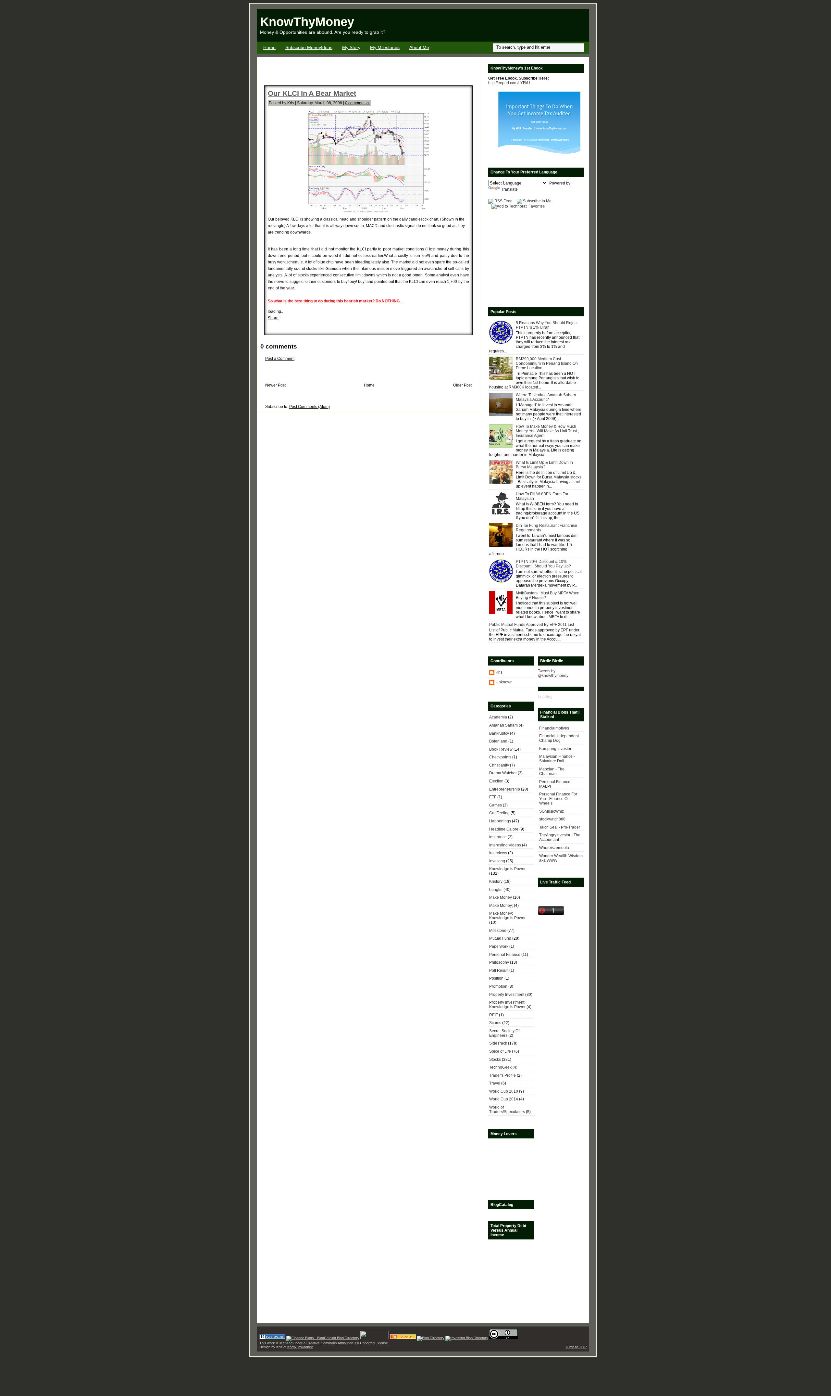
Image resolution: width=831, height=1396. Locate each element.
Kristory (495, 881)
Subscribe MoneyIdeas (308, 47)
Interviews (498, 853)
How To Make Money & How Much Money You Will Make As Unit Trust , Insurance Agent (547, 431)
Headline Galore (503, 829)
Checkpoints (500, 757)
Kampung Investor (555, 748)
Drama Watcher (503, 773)
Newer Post (275, 385)
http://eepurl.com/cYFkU (509, 83)
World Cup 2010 (503, 1091)
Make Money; (501, 905)
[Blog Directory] (430, 1338)
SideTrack (498, 1043)
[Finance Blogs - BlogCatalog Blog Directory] (322, 1338)
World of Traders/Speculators (507, 1109)
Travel (494, 1083)
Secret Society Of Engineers (504, 1033)
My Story (351, 47)
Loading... (546, 696)
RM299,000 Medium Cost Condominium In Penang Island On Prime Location (547, 363)
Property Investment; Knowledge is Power (507, 1004)
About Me (419, 47)
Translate (509, 189)
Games (495, 805)
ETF (492, 797)
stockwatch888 (552, 819)
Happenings (500, 821)
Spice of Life (500, 1051)
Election (496, 781)
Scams (495, 1023)
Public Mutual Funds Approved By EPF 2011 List (531, 624)
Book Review (501, 749)
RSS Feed (503, 201)
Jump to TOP (576, 1347)
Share (273, 318)
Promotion (498, 986)
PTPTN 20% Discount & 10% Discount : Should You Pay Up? (543, 563)
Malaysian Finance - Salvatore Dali (557, 758)
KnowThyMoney (307, 22)
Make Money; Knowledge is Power (507, 915)
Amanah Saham (503, 725)
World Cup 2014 (503, 1099)
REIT (493, 1015)
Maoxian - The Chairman (551, 771)
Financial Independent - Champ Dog (560, 738)
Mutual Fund (500, 938)
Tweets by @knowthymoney (553, 673)
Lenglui (495, 889)
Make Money (500, 897)
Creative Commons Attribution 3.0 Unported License (347, 1343)
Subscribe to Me (537, 201)
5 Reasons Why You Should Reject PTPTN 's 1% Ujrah (546, 325)
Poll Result (498, 970)
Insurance (498, 837)
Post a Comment (279, 358)
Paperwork (498, 946)
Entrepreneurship (504, 789)
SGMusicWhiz (551, 811)
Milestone (497, 930)
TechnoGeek (500, 1067)
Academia (498, 717)
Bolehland (498, 741)
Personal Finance (504, 954)
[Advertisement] (513, 25)
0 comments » (357, 103)
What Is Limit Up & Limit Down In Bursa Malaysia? (544, 464)
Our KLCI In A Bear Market (312, 93)
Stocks (495, 1059)
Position (496, 978)
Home (269, 47)
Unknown (504, 682)
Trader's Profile (502, 1075)
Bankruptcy (499, 733)
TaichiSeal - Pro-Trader (559, 827)
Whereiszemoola (554, 847)
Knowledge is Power (507, 869)
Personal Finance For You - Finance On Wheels (558, 799)
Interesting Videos (505, 845)
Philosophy (499, 962)
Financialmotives (554, 728)
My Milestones (385, 47)
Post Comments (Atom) (309, 406)
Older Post (462, 385)
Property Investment (506, 994)
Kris (499, 672)
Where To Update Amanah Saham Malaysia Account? (546, 397)
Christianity (499, 765)
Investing (497, 861)
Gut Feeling (499, 813)
